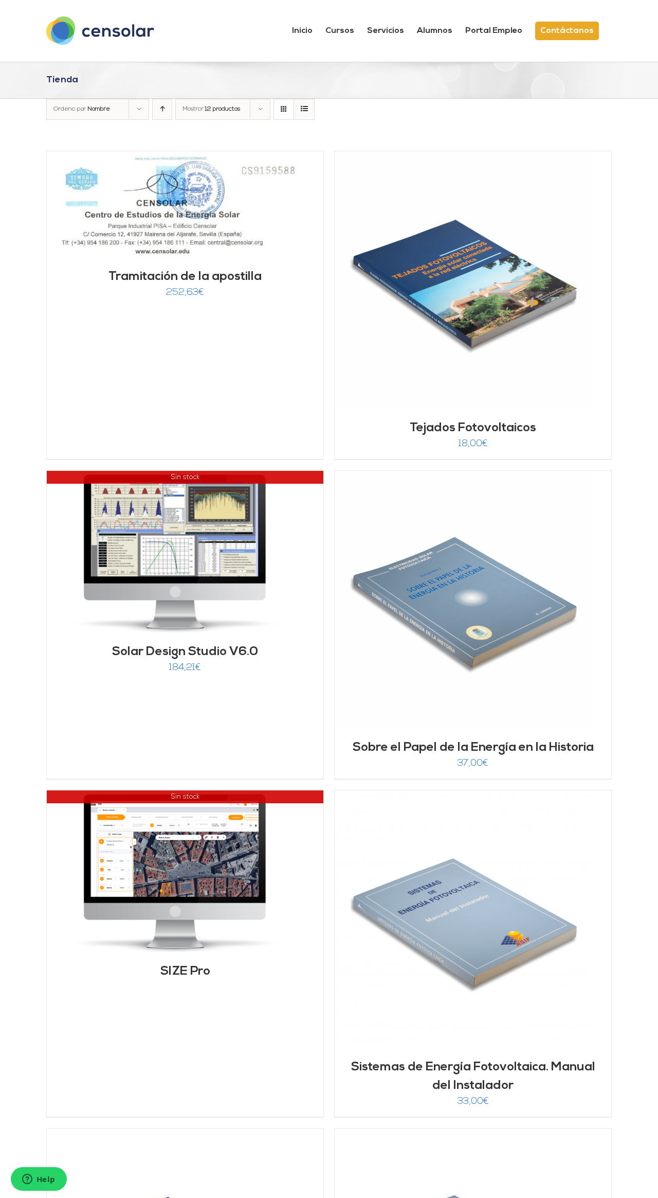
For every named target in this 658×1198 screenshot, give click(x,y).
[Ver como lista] (304, 109)
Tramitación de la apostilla (185, 277)
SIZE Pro (185, 971)
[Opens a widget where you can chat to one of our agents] (38, 1180)
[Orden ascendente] (162, 109)
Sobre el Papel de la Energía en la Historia (473, 748)
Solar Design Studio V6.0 (185, 652)
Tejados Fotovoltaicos (473, 428)
